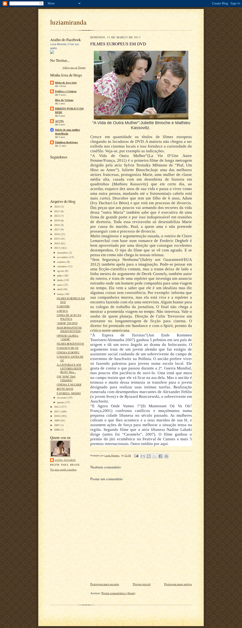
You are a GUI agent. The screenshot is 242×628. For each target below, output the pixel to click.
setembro (62, 266)
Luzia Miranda (58, 44)
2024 (57, 206)
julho (60, 275)
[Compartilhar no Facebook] (160, 456)
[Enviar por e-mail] (142, 456)
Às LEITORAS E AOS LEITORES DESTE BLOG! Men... (69, 368)
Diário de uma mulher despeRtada (67, 132)
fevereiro (62, 397)
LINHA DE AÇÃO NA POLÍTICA (69, 317)
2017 (57, 229)
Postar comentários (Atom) (118, 593)
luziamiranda (68, 21)
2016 (57, 234)
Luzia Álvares (65, 460)
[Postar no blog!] (148, 456)
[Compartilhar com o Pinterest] (166, 456)
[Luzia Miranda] (52, 53)
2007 (57, 425)
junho (60, 280)
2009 (57, 420)
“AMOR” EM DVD (67, 323)
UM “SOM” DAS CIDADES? (66, 378)
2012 (57, 406)
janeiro (61, 402)
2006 (57, 429)
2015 (57, 238)
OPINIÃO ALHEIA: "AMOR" (68, 337)
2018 (57, 225)
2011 (57, 411)
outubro (62, 261)
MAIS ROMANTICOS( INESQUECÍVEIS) (69, 329)
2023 (57, 211)
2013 (57, 248)
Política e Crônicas (66, 91)
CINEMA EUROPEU (68, 352)
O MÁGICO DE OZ (67, 348)
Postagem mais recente (104, 584)
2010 (57, 416)
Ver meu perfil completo (63, 469)
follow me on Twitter (74, 67)
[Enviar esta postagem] (136, 455)
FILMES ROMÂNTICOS (70, 343)
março (61, 294)
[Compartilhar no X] (154, 456)
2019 (57, 220)
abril (60, 289)
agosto (61, 270)
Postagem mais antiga (178, 584)
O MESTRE (63, 306)
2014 (57, 243)
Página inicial (142, 584)
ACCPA (59, 121)
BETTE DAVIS (65, 388)
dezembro (63, 252)
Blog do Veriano (64, 100)
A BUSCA (62, 311)
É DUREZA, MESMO (69, 393)
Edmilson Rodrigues (66, 142)
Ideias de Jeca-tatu (66, 83)
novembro (63, 257)
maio (60, 284)
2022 (57, 215)
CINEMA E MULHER (69, 384)
